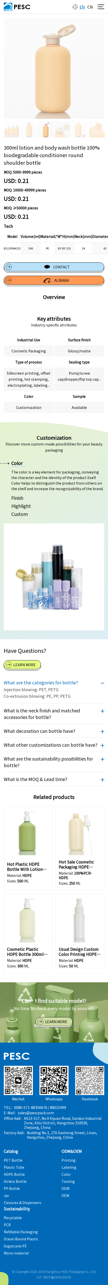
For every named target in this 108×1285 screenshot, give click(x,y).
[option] (54, 68)
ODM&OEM (72, 1151)
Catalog (11, 1151)
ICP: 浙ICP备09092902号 (54, 1277)
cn (90, 7)
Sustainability (17, 1208)
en (82, 7)
